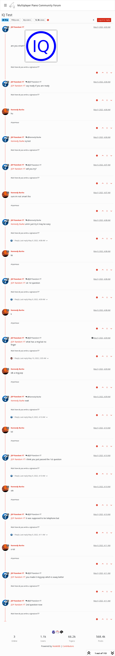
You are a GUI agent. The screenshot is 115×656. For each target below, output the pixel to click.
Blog (6, 20)
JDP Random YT (17, 27)
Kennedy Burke (17, 109)
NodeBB (56, 646)
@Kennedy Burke (34, 137)
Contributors (68, 646)
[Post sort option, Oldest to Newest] (93, 20)
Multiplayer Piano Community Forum (39, 5)
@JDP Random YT (34, 82)
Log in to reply (104, 20)
